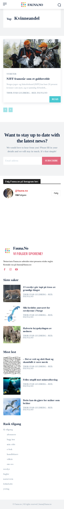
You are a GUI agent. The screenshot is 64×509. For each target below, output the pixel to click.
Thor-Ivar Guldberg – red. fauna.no (27, 93)
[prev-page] (5, 110)
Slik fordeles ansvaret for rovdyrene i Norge (36, 309)
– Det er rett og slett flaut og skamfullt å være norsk (38, 360)
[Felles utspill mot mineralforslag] (12, 386)
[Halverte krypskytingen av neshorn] (12, 334)
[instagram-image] (12, 210)
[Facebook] (4, 269)
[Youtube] (16, 269)
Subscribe (51, 160)
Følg (56, 193)
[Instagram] (10, 269)
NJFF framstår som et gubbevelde (28, 78)
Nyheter (11, 74)
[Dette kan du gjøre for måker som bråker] (12, 406)
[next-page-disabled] (11, 110)
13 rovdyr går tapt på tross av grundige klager (39, 288)
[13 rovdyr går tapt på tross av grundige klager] (12, 293)
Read (55, 99)
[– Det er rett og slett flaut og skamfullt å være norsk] (12, 365)
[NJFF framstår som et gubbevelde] (32, 53)
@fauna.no (21, 190)
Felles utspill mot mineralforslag (40, 379)
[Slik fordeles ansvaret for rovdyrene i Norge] (12, 314)
